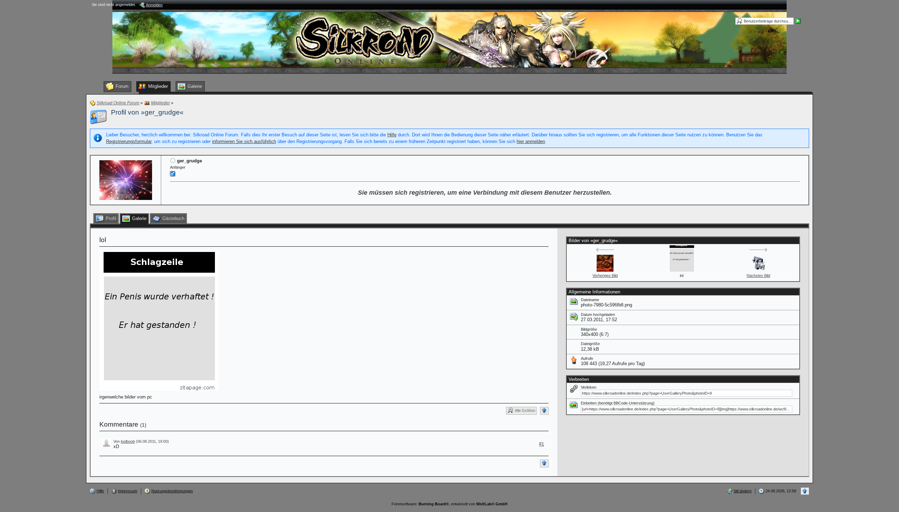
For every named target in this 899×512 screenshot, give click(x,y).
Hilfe (391, 134)
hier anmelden (531, 141)
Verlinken (588, 387)
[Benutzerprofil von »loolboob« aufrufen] (106, 442)
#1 (541, 444)
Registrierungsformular (128, 141)
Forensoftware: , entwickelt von (449, 504)
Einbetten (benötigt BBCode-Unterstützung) (618, 403)
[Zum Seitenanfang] (544, 410)
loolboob (128, 441)
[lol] (159, 320)
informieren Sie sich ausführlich (244, 141)
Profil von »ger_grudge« (147, 112)
